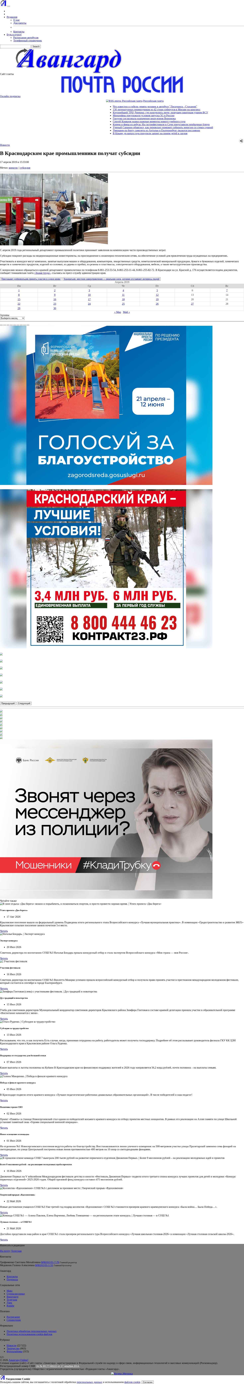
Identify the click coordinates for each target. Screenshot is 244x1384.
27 (192, 303)
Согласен (147, 1382)
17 (89, 299)
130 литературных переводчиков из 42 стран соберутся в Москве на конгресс (116, 109)
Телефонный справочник (27, 40)
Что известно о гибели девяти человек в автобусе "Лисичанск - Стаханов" (114, 106)
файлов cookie (132, 1382)
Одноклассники (16, 1293)
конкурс (13, 167)
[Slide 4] (11, 325)
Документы (19, 23)
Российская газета (113, 100)
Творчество (13, 1348)
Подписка (12, 1279)
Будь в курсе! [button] (14, 34)
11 (123, 294)
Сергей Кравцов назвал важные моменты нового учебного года (108, 121)
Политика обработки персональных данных (32, 1331)
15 (19, 299)
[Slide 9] (28, 325)
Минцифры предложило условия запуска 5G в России (103, 115)
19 (157, 299)
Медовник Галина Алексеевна (17, 1265)
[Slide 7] (21, 325)
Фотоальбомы (14, 1351)
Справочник (14, 1320)
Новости (5, 145)
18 (123, 299)
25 (123, 303)
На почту (5, 1251)
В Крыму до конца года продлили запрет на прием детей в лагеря (109, 133)
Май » (126, 312)
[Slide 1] (1, 325)
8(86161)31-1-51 (44, 1265)
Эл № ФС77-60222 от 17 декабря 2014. (58, 1366)
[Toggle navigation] (8, 6)
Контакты (18, 31)
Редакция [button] (12, 17)
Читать (4, 931)
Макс (10, 1290)
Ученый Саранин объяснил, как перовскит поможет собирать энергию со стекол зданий (122, 127)
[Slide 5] (14, 325)
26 (157, 303)
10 (89, 294)
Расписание (13, 1317)
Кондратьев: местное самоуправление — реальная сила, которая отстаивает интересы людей (111, 279)
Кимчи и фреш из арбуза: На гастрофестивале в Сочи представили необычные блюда (120, 124)
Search (36, 46)
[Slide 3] (8, 325)
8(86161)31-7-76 (50, 1262)
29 (19, 308)
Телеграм (16, 1251)
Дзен (9, 1302)
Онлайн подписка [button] (10, 96)
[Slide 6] (18, 325)
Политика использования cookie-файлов (29, 1334)
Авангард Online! (18, 1360)
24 (89, 303)
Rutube (10, 1305)
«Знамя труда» (42, 273)
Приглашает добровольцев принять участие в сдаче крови (30, 279)
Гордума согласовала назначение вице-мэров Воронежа (103, 118)
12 (157, 294)
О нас (16, 20)
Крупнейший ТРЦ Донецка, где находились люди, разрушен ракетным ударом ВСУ (119, 112)
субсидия (25, 167)
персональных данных (89, 1382)
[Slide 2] (4, 325)
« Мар (117, 312)
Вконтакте (12, 1296)
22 (19, 303)
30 (54, 308)
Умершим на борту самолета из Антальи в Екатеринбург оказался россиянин (116, 130)
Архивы (4, 315)
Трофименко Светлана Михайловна (20, 1262)
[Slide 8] (24, 325)
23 (54, 303)
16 (54, 299)
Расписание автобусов (26, 37)
